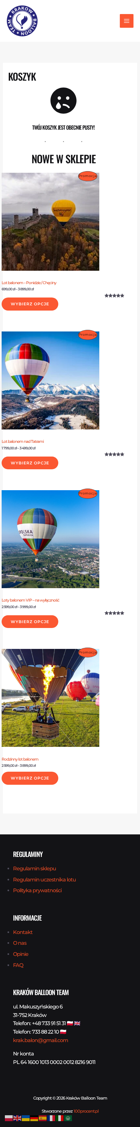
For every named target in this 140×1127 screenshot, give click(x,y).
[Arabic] (68, 1118)
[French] (51, 1118)
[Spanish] (43, 1118)
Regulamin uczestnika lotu (44, 880)
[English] (17, 1118)
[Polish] (9, 1118)
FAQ (18, 965)
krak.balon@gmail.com (40, 1040)
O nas (19, 943)
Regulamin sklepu (34, 868)
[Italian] (60, 1118)
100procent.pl (86, 1111)
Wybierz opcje (30, 303)
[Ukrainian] (26, 1118)
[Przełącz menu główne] (126, 21)
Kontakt (23, 932)
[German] (34, 1118)
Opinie (20, 954)
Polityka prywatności (37, 890)
